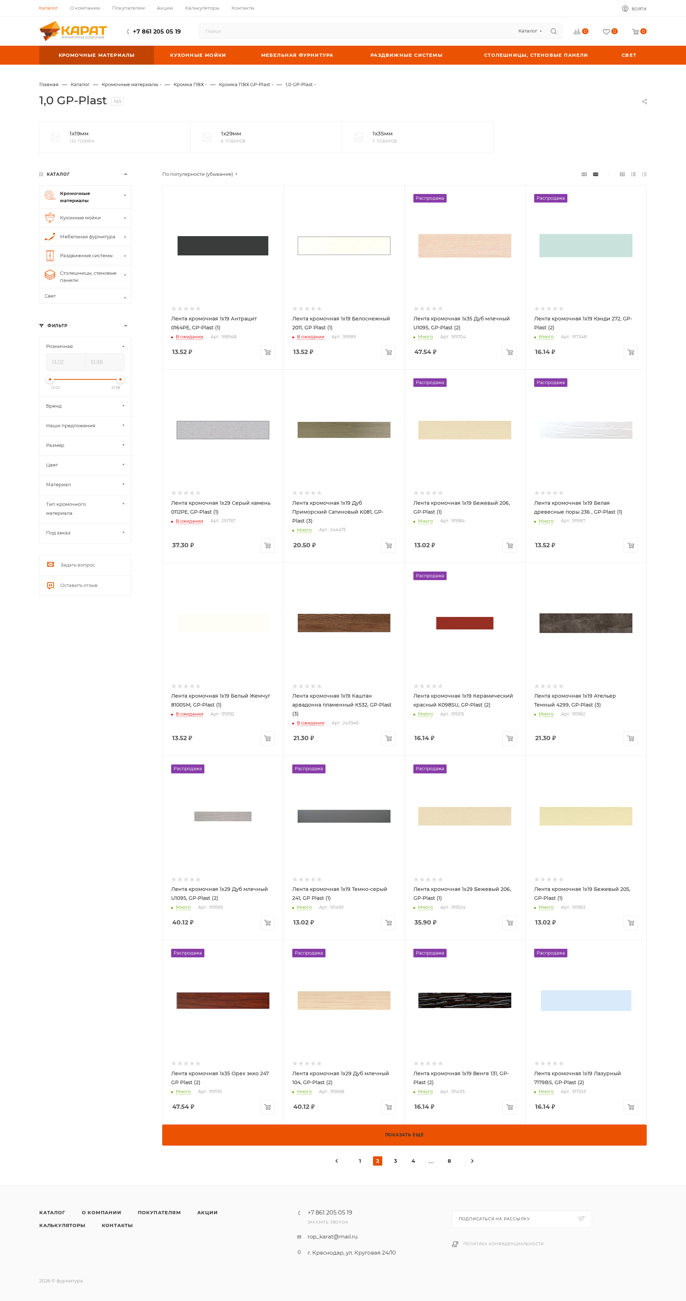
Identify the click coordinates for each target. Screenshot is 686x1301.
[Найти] (553, 31)
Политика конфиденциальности (503, 1244)
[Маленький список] (584, 174)
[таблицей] (644, 174)
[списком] (633, 174)
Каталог (52, 1212)
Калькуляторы (62, 1225)
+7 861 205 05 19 (157, 31)
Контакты (117, 1225)
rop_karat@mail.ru (333, 1236)
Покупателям (159, 1212)
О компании (101, 1212)
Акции (207, 1212)
